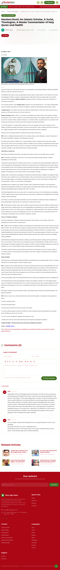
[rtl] (16, 361)
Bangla (33, 535)
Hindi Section (5, 535)
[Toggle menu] (57, 2)
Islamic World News (6, 537)
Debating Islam (5, 542)
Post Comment (50, 378)
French (34, 547)
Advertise (4, 558)
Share (6, 35)
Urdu (33, 527)
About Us (34, 500)
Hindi (33, 530)
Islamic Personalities (12, 11)
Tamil (33, 537)
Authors (34, 503)
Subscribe (54, 484)
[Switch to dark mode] (41, 2)
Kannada (34, 542)
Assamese (34, 540)
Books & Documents (7, 540)
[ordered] (25, 361)
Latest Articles (5, 527)
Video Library (5, 530)
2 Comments (54, 30)
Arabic (33, 532)
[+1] (22, 361)
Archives (34, 505)
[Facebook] (2, 518)
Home (3, 11)
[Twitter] (6, 518)
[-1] (20, 361)
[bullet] (27, 361)
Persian (34, 545)
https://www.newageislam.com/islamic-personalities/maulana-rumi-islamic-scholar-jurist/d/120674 (28, 330)
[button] (13, 361)
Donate (3, 556)
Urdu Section (5, 532)
